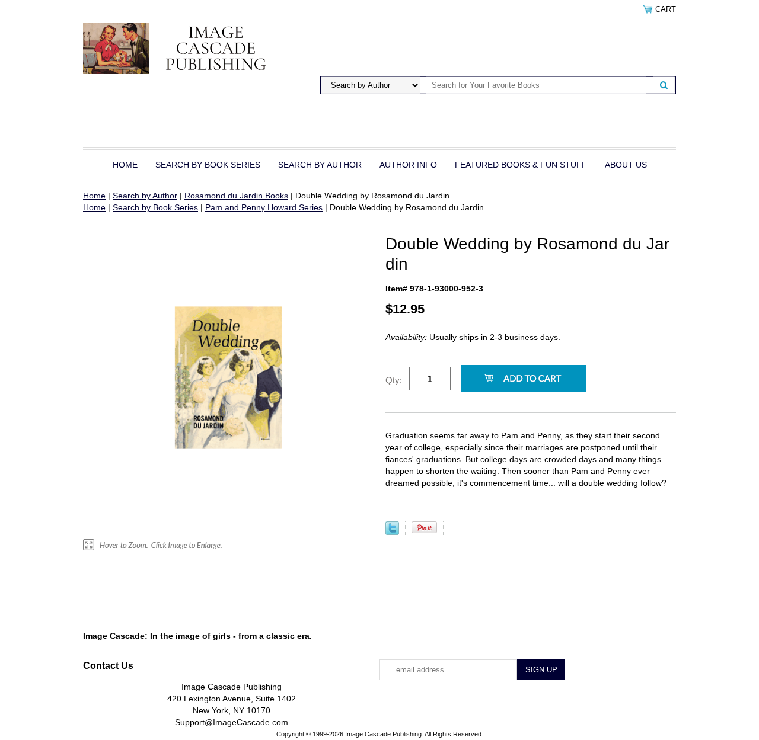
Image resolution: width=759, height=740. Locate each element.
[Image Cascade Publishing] (185, 48)
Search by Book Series (207, 164)
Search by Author (320, 164)
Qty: (393, 380)
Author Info (408, 164)
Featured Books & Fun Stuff (521, 164)
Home (125, 164)
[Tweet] (392, 532)
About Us (626, 164)
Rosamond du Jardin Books (236, 195)
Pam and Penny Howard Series (264, 207)
